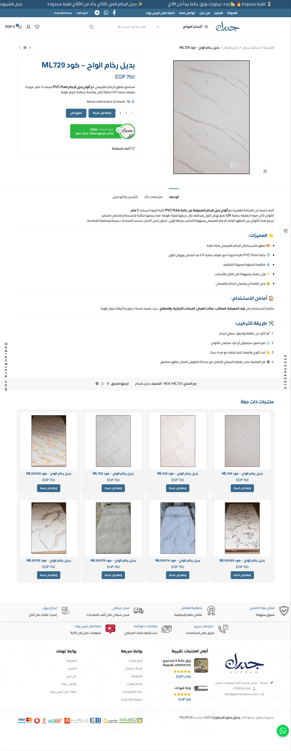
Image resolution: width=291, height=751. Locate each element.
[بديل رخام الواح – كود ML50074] (177, 528)
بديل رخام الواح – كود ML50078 (113, 560)
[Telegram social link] (97, 13)
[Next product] (19, 47)
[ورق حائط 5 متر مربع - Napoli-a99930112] (201, 668)
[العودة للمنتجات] (25, 47)
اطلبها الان (76, 113)
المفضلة (136, 676)
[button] (242, 488)
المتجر (72, 668)
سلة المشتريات (132, 691)
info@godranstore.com (241, 694)
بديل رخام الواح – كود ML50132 (49, 560)
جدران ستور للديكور (227, 717)
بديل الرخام (230, 47)
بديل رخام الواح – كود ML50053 (48, 473)
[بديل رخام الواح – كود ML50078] (113, 528)
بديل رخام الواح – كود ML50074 (177, 560)
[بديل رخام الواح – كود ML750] (113, 441)
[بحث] (91, 27)
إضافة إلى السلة (102, 113)
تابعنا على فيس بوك (63, 691)
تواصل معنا (69, 684)
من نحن (71, 676)
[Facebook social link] (114, 13)
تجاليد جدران (250, 47)
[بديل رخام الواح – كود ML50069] (242, 528)
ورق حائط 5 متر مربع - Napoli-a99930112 (176, 662)
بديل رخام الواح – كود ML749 (177, 473)
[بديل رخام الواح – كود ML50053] (48, 441)
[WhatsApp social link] (106, 13)
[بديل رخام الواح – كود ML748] (242, 441)
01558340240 (242, 688)
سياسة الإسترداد (131, 699)
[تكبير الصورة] (265, 171)
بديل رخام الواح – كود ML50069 (242, 560)
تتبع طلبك (135, 660)
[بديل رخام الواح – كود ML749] (177, 441)
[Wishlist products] (37, 27)
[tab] (174, 194)
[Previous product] (30, 47)
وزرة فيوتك (183, 688)
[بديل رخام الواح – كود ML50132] (48, 528)
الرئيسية (268, 47)
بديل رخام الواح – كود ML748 (242, 473)
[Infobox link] (89, 630)
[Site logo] (228, 26)
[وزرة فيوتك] (201, 694)
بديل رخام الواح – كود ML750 (113, 473)
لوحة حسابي (133, 668)
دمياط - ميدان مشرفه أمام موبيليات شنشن (241, 682)
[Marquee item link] (96, 4)
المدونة (71, 660)
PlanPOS (186, 717)
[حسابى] (28, 27)
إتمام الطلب (134, 684)
